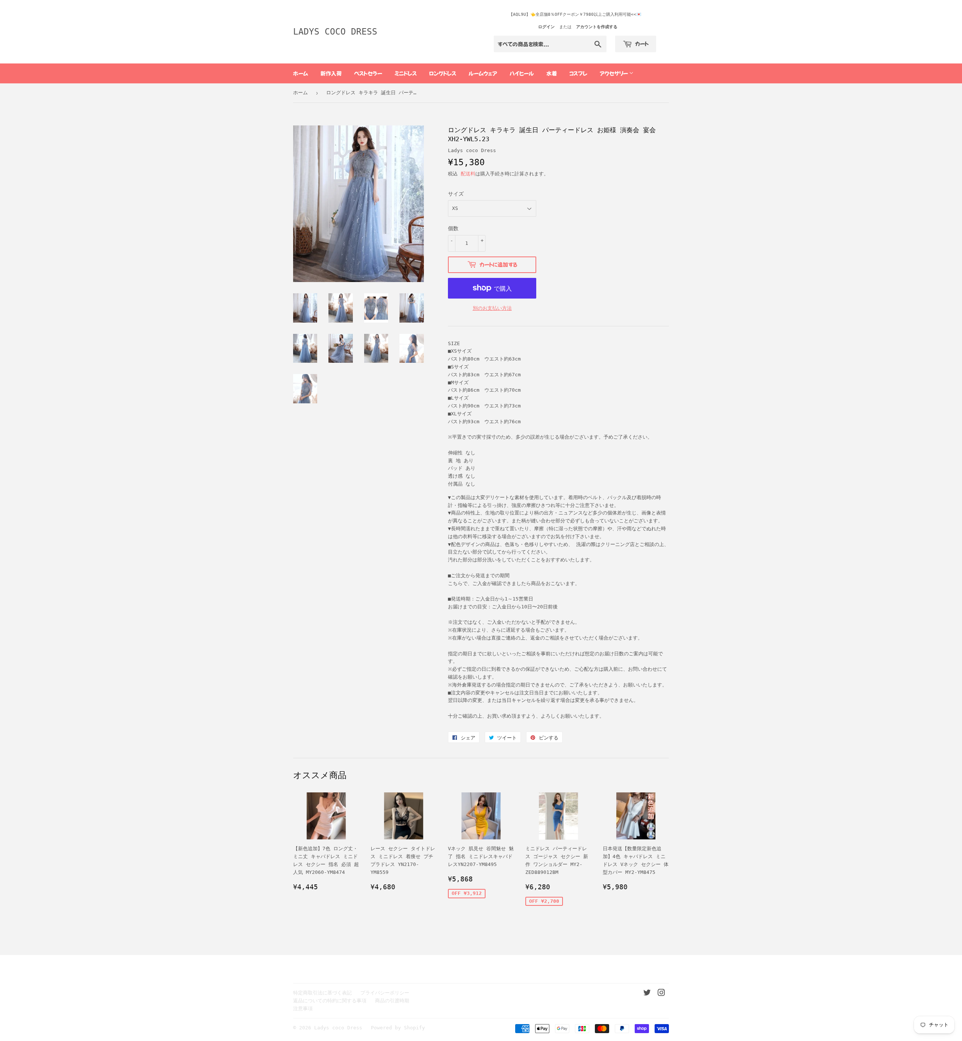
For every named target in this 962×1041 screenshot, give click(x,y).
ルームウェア (483, 73)
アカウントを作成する (596, 26)
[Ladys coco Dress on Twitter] (647, 994)
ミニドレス (406, 73)
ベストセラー (368, 73)
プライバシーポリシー (384, 993)
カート (641, 43)
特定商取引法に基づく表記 (322, 993)
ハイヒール (522, 73)
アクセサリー (614, 73)
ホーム (300, 73)
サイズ (456, 194)
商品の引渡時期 (392, 1000)
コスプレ (578, 73)
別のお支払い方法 (492, 308)
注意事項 (303, 1008)
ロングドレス (442, 73)
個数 (453, 228)
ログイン (546, 26)
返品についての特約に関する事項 (329, 1000)
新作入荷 (331, 73)
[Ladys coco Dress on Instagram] (661, 994)
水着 (551, 73)
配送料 (468, 174)
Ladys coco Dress (335, 31)
